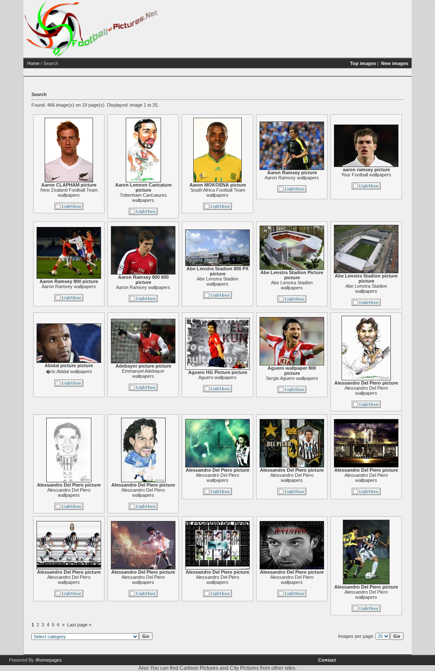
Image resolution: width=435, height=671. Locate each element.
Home (33, 63)
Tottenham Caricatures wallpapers (143, 198)
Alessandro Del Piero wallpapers (366, 390)
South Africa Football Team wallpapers (217, 192)
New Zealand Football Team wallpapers (69, 192)
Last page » (79, 624)
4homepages (48, 660)
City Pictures (244, 668)
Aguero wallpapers (217, 377)
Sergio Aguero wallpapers (292, 378)
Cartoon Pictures (199, 668)
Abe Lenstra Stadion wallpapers (217, 281)
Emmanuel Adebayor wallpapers (143, 373)
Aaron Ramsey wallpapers (292, 177)
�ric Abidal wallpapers (69, 371)
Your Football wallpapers (366, 174)
